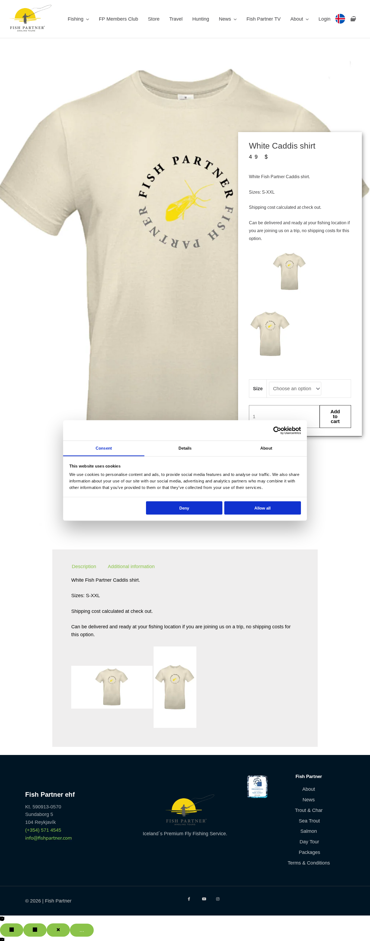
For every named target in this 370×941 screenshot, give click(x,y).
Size (258, 388)
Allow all (262, 507)
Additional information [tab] (131, 566)
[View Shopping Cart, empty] (353, 19)
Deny (184, 507)
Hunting (200, 19)
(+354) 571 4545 (43, 830)
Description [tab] (84, 566)
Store (154, 19)
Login (324, 19)
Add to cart (335, 416)
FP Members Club (118, 19)
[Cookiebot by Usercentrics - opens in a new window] (277, 430)
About (296, 19)
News (225, 19)
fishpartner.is (340, 19)
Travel (176, 19)
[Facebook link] (191, 899)
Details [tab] (185, 448)
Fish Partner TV (263, 19)
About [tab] (266, 448)
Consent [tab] (104, 448)
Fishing (75, 19)
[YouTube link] (205, 899)
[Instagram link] (219, 899)
